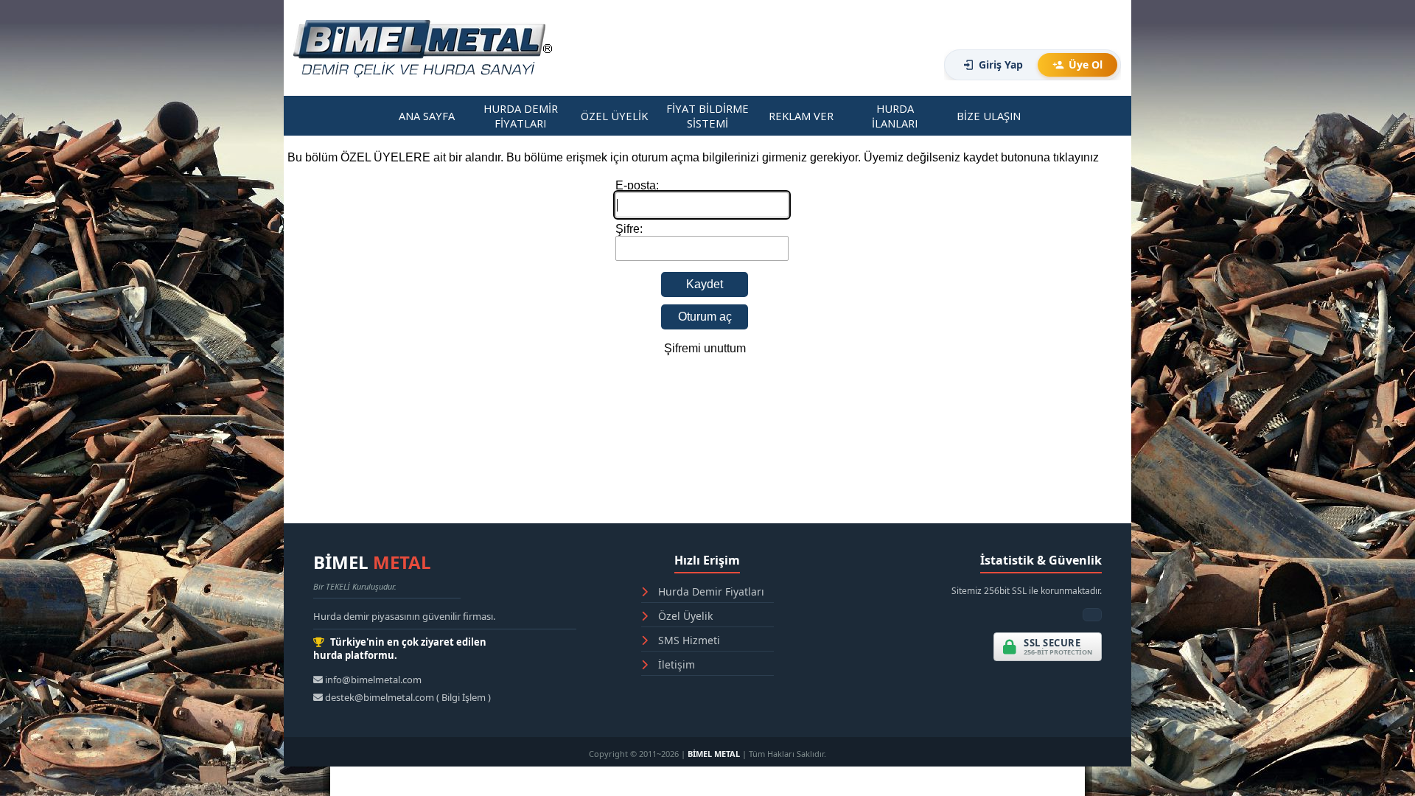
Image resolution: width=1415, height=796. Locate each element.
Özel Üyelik (684, 616)
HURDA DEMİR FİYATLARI (520, 115)
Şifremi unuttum (705, 348)
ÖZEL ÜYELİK (614, 115)
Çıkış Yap (884, 70)
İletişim (675, 664)
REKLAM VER (801, 115)
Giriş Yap (1001, 64)
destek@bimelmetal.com (379, 697)
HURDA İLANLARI (895, 115)
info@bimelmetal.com (372, 679)
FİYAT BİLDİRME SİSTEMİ (707, 115)
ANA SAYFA (427, 115)
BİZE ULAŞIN (989, 115)
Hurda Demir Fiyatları (709, 591)
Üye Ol (1086, 64)
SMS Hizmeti (687, 640)
